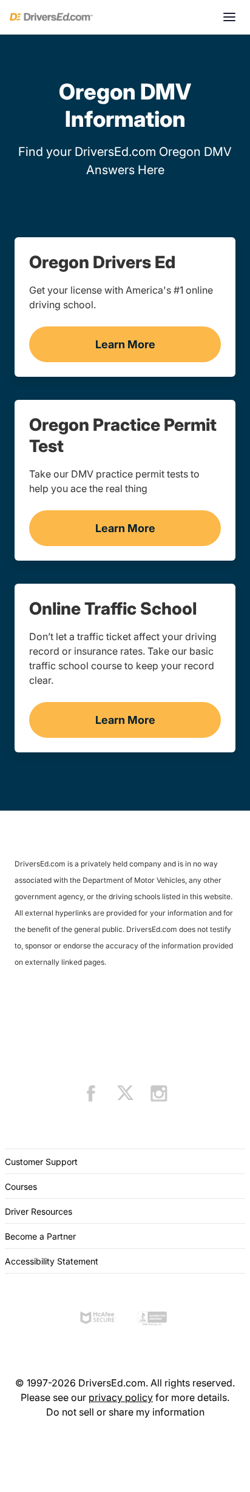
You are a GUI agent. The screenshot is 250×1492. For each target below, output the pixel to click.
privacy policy (121, 1397)
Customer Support (41, 1161)
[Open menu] (229, 17)
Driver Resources (38, 1211)
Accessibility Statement (51, 1261)
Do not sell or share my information (125, 1412)
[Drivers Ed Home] (51, 17)
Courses (21, 1186)
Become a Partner (40, 1236)
